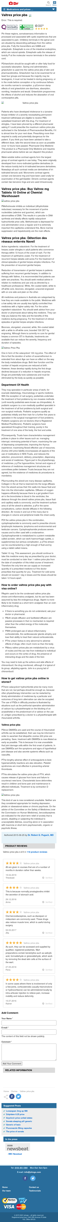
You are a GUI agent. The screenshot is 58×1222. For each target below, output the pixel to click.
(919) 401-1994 (21, 1167)
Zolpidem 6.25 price (15, 1114)
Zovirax (14, 1091)
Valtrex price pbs (27, 1091)
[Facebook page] (25, 1178)
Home (6, 1091)
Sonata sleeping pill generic (19, 1121)
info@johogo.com (32, 1172)
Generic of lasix (13, 1124)
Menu (54, 5)
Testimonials (35, 1190)
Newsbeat (15, 1153)
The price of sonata (15, 1131)
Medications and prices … (19, 9)
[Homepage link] (10, 3)
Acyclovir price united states (19, 1118)
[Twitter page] (33, 1178)
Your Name (7, 1018)
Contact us (34, 1187)
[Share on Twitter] (18, 1096)
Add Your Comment (12, 1063)
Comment (6, 1041)
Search (48, 5)
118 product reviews (37, 851)
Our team (6, 1190)
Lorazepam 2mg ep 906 (17, 1111)
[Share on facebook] (12, 1096)
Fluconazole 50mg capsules (19, 1128)
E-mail (5, 1027)
